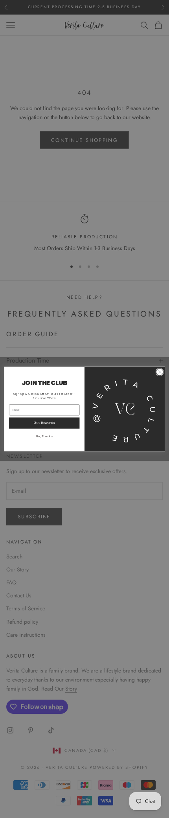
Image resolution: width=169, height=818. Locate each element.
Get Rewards (44, 422)
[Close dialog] (159, 372)
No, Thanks (44, 436)
